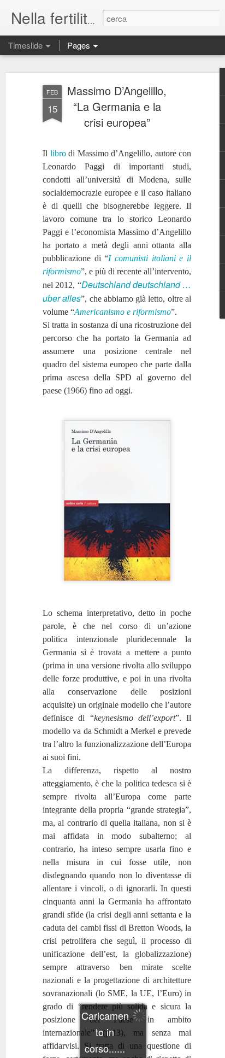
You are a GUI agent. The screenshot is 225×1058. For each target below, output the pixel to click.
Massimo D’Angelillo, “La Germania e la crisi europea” (117, 106)
